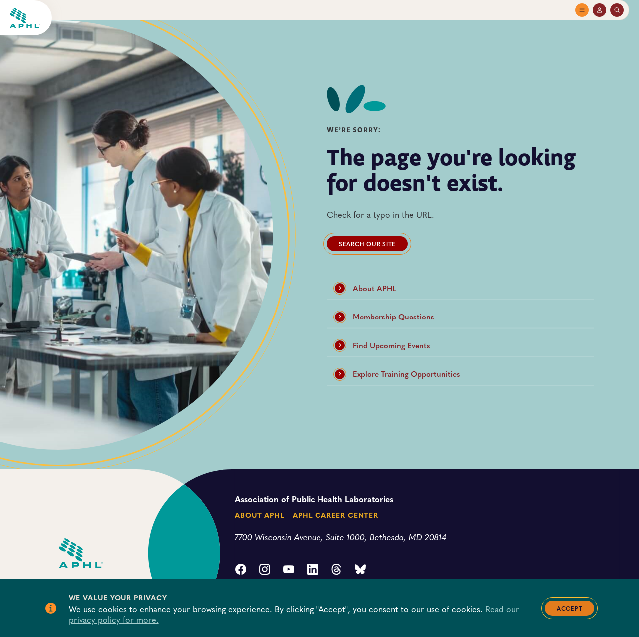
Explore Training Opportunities (406, 374)
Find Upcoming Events (391, 345)
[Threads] (336, 570)
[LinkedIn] (313, 570)
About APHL (374, 288)
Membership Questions (393, 316)
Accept (569, 608)
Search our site (367, 244)
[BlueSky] (360, 570)
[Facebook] (241, 570)
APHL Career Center (335, 515)
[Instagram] (265, 570)
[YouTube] (289, 570)
